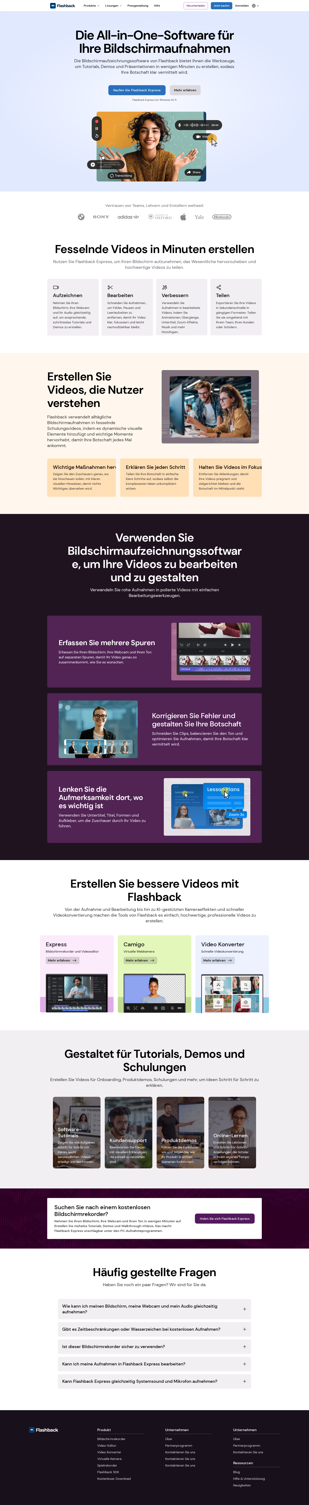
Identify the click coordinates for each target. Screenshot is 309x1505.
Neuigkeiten (242, 1485)
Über (168, 1439)
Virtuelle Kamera (109, 1459)
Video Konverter (109, 1452)
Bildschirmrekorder (111, 1439)
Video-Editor (106, 1445)
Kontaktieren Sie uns (180, 1452)
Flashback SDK (108, 1472)
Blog (236, 1472)
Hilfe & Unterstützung (249, 1479)
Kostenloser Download (114, 1479)
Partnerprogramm (178, 1445)
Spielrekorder (107, 1465)
